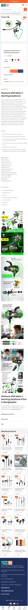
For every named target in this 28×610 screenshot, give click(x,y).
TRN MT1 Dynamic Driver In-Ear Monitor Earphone (7, 551)
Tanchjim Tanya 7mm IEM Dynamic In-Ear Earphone (20, 531)
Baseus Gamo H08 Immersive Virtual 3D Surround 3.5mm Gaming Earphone (7, 449)
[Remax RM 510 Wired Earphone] (7, 522)
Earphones (7, 13)
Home (2, 13)
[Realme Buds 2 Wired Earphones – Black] (20, 502)
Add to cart (13, 71)
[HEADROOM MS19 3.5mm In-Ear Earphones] (20, 440)
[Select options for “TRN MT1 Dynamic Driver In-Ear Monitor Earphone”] (11, 538)
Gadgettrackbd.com (16, 409)
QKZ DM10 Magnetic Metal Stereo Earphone (19, 490)
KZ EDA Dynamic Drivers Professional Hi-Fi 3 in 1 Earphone (20, 469)
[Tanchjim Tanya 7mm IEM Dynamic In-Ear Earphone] (20, 522)
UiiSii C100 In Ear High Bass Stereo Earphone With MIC (20, 551)
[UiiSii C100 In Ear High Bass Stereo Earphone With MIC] (20, 543)
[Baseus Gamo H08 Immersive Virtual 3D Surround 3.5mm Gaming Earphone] (7, 440)
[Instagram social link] (12, 2)
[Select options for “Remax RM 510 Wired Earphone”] (11, 518)
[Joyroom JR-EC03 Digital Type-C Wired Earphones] (7, 461)
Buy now (20, 71)
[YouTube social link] (14, 2)
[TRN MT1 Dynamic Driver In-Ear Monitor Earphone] (7, 543)
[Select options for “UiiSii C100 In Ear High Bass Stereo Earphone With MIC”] (25, 538)
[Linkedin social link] (18, 2)
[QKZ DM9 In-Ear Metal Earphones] (7, 502)
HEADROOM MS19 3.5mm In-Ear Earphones (19, 449)
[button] (25, 436)
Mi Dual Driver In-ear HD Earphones (7, 489)
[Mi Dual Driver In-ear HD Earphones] (7, 481)
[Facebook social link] (10, 2)
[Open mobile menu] (26, 5)
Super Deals (12, 81)
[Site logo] (5, 5)
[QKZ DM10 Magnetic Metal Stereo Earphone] (20, 481)
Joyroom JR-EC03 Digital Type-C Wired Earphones (7, 469)
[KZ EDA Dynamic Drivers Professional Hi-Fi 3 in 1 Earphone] (20, 461)
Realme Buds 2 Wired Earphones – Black (20, 510)
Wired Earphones (16, 13)
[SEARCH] (25, 9)
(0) (8, 450)
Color (5, 59)
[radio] (12, 60)
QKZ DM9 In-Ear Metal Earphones (7, 510)
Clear (12, 61)
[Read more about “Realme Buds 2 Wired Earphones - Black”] (25, 497)
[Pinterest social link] (16, 2)
